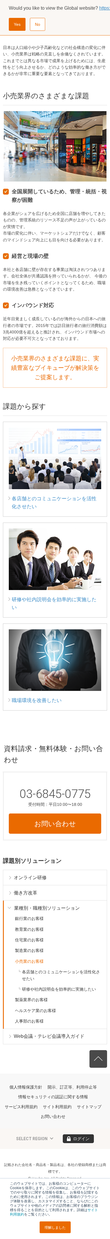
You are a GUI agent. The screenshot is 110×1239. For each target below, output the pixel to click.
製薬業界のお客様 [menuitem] (31, 999)
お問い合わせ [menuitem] (53, 1116)
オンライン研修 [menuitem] (30, 877)
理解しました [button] (55, 1227)
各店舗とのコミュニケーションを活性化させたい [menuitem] (61, 975)
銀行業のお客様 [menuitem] (29, 918)
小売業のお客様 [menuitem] (29, 961)
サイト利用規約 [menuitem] (57, 1106)
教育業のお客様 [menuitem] (29, 929)
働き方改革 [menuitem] (25, 892)
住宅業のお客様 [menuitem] (29, 940)
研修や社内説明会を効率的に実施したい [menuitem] (59, 989)
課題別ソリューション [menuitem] (32, 860)
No (37, 24)
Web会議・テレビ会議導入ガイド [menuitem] (49, 1036)
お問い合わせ (55, 824)
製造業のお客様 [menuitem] (29, 950)
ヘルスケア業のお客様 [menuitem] (35, 1010)
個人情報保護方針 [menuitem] (25, 1087)
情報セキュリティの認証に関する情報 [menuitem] (53, 1096)
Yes (17, 24)
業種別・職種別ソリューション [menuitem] (47, 908)
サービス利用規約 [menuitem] (21, 1106)
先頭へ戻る (98, 1059)
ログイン (81, 1138)
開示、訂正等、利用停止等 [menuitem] (72, 1087)
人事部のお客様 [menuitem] (29, 1021)
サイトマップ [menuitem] (89, 1106)
